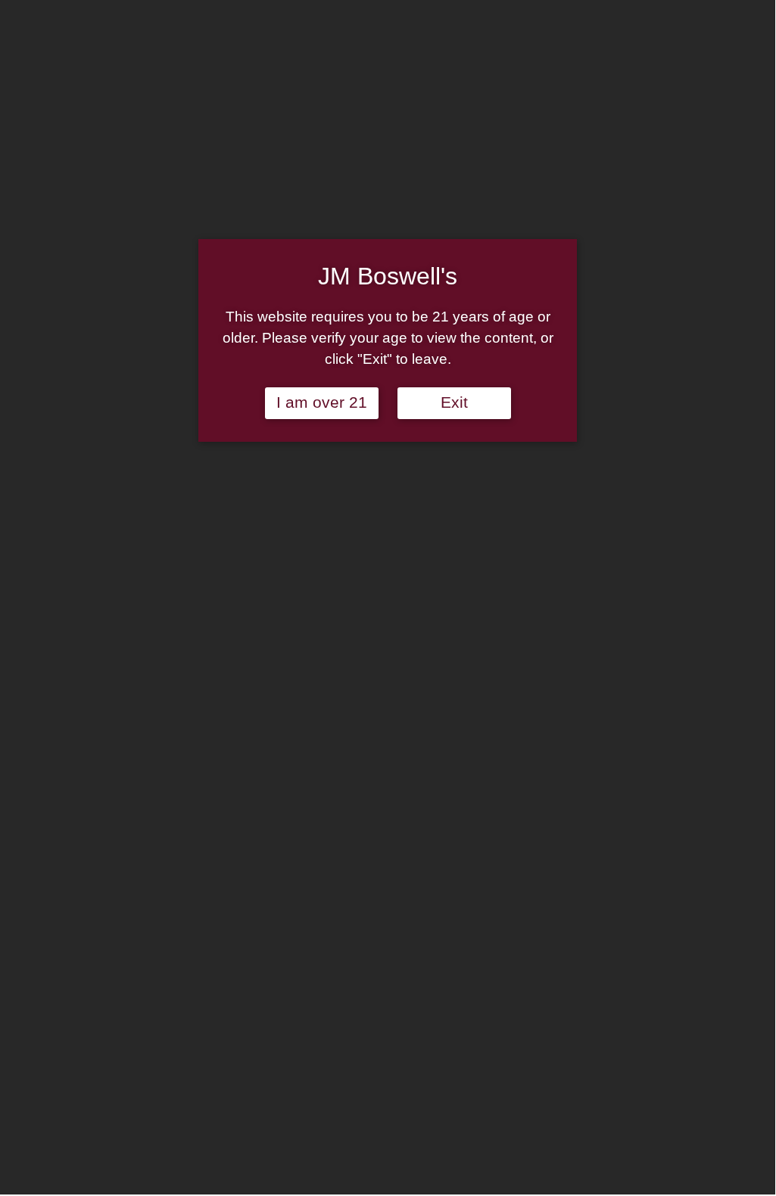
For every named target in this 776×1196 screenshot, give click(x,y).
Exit (454, 402)
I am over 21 (321, 402)
